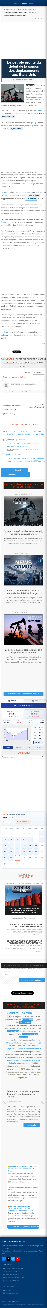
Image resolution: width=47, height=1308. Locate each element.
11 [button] (11, 845)
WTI (33, 123)
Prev (5, 531)
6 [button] (23, 839)
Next (41, 531)
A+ (35, 19)
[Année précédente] (4, 822)
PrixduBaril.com (9, 1301)
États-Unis (17, 214)
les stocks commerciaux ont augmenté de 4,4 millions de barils (24, 1060)
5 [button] (17, 839)
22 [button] (36, 852)
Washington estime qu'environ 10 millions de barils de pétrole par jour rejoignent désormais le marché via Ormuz (23, 1046)
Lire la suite (31, 1125)
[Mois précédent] (9, 822)
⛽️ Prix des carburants (11, 1281)
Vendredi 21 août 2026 (20, 1013)
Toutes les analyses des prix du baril (27, 1227)
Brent (38, 111)
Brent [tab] (12, 701)
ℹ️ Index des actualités (11, 1274)
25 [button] (11, 858)
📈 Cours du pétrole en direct (13, 1268)
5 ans (39, 747)
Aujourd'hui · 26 (23, 822)
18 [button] (11, 852)
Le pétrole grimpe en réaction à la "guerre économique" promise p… (24, 942)
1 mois (7, 747)
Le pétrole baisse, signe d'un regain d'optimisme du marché (23, 651)
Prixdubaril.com (9, 9)
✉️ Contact (7, 1290)
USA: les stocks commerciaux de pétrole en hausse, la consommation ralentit (23, 910)
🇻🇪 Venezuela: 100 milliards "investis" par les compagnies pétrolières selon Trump (22, 1169)
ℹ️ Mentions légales (10, 1293)
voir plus (10, 450)
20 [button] (24, 852)
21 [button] (30, 852)
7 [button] (29, 839)
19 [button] (17, 852)
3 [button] (5, 839)
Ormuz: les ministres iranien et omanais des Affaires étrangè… (23, 591)
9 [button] (42, 839)
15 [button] (36, 845)
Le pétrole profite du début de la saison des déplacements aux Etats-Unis (24, 68)
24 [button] (5, 858)
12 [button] (17, 845)
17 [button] (5, 852)
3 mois (18, 747)
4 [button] (11, 839)
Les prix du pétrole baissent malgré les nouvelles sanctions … (23, 532)
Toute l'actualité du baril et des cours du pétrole (23, 694)
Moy (36, 742)
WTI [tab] (35, 701)
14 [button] (30, 845)
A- (41, 19)
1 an (28, 747)
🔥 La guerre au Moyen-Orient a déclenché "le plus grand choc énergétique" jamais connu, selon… (21, 1208)
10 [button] (5, 845)
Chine (13, 318)
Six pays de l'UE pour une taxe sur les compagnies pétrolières (25, 926)
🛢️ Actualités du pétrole (25, 9)
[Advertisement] (23, 41)
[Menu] (41, 2)
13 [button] (24, 845)
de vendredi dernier (22, 1031)
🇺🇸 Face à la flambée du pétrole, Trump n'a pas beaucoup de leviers (23, 1094)
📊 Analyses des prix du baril (13, 1277)
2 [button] (42, 833)
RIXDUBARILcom (13, 1241)
